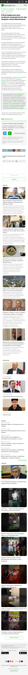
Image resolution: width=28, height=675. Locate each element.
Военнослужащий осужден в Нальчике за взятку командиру (12, 444)
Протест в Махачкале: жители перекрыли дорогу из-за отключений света (12, 534)
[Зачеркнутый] (12, 161)
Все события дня (22, 460)
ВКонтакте (5, 106)
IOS (22, 94)
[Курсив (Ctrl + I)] (6, 161)
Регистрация (14, 175)
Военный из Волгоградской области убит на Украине (13, 431)
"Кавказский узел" (8, 77)
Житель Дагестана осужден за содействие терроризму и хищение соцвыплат (12, 457)
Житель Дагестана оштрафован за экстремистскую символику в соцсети (11, 438)
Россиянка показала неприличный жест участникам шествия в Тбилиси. (12, 633)
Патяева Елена (7, 415)
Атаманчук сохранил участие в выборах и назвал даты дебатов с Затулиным (14, 313)
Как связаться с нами (12, 650)
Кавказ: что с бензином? (8, 8)
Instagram (22, 105)
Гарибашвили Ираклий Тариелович (13, 396)
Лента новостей (9, 10)
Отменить (14, 179)
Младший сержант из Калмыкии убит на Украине (12, 425)
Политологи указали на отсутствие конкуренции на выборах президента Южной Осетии (13, 260)
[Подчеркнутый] (9, 161)
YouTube (21, 108)
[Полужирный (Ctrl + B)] (4, 161)
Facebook (17, 105)
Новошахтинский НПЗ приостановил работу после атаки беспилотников (13, 289)
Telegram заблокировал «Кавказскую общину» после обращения (11, 586)
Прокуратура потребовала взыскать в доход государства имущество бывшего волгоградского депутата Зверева (13, 343)
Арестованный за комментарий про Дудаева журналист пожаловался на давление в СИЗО (13, 202)
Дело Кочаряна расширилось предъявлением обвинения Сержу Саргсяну (13, 482)
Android (19, 94)
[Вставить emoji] (16, 161)
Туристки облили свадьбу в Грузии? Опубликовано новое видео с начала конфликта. (11, 559)
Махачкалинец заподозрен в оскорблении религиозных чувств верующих (12, 450)
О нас (2, 650)
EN (4, 1)
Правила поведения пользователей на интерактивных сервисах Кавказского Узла (14, 666)
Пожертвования (23, 650)
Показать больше (14, 637)
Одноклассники (13, 106)
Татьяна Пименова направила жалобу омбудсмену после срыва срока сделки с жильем (14, 230)
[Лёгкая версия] (7, 1)
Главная (3, 10)
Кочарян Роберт (7, 378)
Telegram (15, 100)
